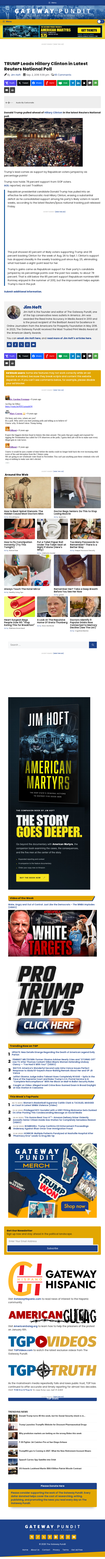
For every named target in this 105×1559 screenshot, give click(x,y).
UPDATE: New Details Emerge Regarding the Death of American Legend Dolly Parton (53, 1053)
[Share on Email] (6, 90)
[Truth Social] (32, 1537)
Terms (65, 1549)
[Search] (93, 645)
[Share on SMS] (95, 83)
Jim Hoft (32, 307)
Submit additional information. (23, 291)
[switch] (101, 21)
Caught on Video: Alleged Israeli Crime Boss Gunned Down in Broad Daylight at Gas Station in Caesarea (54, 1086)
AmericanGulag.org (25, 1326)
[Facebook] (50, 1537)
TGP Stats (53, 1398)
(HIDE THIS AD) (58, 44)
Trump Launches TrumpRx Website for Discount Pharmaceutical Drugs (53, 1424)
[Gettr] (38, 1537)
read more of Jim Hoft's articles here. (69, 338)
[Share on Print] (12, 90)
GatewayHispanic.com (27, 1299)
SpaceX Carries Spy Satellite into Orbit (37, 1460)
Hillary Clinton (53, 112)
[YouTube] (74, 1537)
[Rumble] (56, 1537)
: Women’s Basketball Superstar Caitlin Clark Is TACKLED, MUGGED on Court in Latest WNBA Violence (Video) (53, 1104)
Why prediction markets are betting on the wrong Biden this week (50, 1433)
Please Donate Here (52, 1486)
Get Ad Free (77, 1549)
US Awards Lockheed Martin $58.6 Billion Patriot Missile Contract (50, 1468)
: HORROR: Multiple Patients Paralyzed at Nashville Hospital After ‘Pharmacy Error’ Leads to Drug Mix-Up (53, 1134)
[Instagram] (68, 1537)
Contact (46, 1549)
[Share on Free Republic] (84, 83)
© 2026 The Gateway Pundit (52, 1544)
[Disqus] (52, 429)
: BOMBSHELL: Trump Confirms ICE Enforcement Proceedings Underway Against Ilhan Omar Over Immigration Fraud (51, 1127)
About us (35, 1549)
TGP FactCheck (23, 1390)
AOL (6, 185)
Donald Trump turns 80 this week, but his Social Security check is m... (52, 1416)
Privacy (56, 1549)
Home (25, 1549)
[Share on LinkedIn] (78, 83)
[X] (44, 1537)
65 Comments (62, 75)
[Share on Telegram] (72, 83)
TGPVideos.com (23, 1350)
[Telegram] (62, 1537)
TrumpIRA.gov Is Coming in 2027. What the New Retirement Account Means (55, 1451)
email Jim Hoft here (28, 338)
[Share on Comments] (89, 83)
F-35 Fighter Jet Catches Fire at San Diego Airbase (43, 1442)
